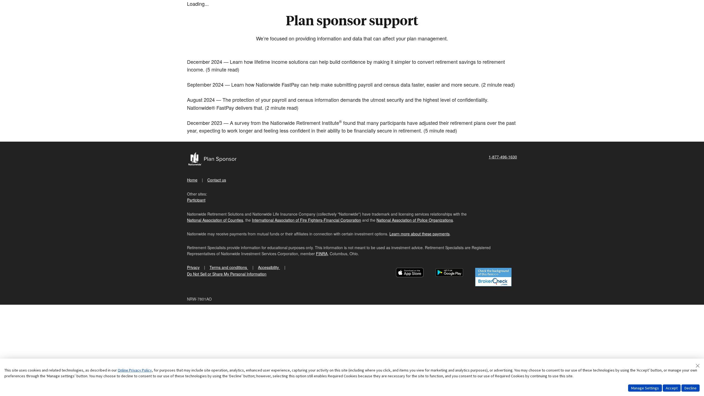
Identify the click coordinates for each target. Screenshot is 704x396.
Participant (196, 200)
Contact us (216, 180)
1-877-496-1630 (503, 157)
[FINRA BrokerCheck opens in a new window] (493, 277)
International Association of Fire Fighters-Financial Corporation (306, 220)
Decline (690, 388)
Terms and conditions (229, 267)
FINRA (322, 253)
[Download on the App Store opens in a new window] (409, 273)
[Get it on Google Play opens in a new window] (449, 273)
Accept (672, 388)
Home (192, 180)
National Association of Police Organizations (414, 220)
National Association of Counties (215, 220)
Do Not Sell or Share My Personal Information (226, 274)
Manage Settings (645, 388)
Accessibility (269, 267)
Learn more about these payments (419, 234)
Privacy (193, 267)
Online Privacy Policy (135, 370)
